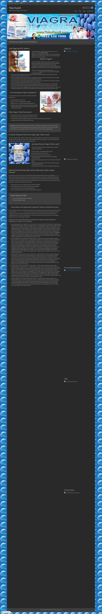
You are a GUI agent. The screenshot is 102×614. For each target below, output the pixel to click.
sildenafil (57, 175)
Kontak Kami (90, 11)
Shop (80, 11)
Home (75, 11)
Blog (84, 11)
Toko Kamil (15, 7)
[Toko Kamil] (51, 14)
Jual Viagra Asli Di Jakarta (19, 48)
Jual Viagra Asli (19, 211)
